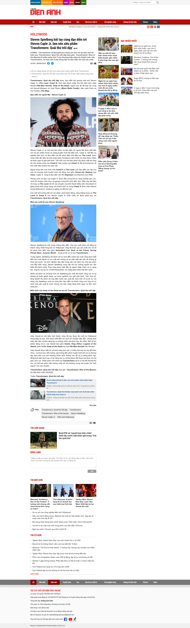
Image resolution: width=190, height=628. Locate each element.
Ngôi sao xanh (35, 2)
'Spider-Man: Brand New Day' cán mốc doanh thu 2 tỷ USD (56, 540)
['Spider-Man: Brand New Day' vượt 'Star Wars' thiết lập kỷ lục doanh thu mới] (86, 490)
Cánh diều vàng (46, 2)
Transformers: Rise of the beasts (55, 413)
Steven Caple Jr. (48, 417)
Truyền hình (67, 22)
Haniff (66, 2)
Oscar (72, 2)
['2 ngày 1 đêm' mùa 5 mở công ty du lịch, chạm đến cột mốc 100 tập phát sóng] (108, 99)
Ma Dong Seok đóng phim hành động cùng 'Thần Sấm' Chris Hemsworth (62, 522)
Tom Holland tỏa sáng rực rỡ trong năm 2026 (50, 567)
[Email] (94, 63)
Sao (77, 22)
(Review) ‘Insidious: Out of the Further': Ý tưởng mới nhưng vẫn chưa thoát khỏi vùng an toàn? (97, 27)
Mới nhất (42, 22)
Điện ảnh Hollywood (66, 417)
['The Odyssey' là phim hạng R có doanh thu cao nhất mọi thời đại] (63, 490)
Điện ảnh (54, 22)
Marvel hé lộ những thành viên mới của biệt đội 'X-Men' (55, 544)
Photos (145, 22)
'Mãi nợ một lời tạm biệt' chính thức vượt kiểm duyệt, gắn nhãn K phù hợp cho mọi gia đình (108, 57)
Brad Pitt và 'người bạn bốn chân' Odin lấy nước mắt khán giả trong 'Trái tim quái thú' (77, 435)
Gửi (92, 471)
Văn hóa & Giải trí (91, 22)
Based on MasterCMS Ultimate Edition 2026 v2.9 (47, 626)
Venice (83, 2)
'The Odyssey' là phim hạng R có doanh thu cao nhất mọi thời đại (62, 501)
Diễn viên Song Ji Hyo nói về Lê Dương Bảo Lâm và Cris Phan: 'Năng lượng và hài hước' (108, 166)
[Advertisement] (113, 11)
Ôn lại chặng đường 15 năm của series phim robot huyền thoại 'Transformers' (60, 71)
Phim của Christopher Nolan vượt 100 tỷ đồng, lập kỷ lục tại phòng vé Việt (62, 557)
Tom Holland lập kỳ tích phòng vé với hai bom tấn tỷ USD (55, 570)
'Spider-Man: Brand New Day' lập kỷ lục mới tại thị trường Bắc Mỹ (59, 553)
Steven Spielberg (78, 413)
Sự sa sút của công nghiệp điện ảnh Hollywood (51, 512)
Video (155, 22)
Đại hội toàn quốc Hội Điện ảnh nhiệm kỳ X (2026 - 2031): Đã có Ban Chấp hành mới (146, 70)
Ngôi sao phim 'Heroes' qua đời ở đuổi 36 (49, 529)
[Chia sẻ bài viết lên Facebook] (48, 63)
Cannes (77, 2)
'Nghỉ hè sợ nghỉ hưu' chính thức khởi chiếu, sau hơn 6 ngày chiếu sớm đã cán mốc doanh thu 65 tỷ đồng (108, 85)
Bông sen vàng (57, 2)
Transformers (75, 410)
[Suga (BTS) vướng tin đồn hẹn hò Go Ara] (126, 81)
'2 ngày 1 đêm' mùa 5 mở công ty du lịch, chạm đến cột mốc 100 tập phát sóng (146, 90)
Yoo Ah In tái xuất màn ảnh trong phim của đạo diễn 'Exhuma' (57, 525)
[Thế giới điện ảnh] (45, 12)
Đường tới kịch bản (130, 22)
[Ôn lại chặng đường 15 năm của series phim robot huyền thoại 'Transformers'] (37, 383)
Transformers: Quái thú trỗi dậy (54, 410)
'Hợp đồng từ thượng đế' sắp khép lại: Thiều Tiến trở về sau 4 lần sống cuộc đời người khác (108, 138)
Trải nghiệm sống (110, 22)
